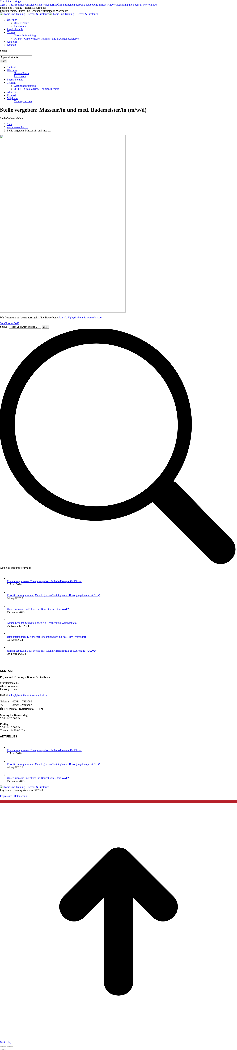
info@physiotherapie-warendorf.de (38, 4)
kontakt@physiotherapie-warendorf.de (80, 317)
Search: (4, 326)
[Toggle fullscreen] (8, 1046)
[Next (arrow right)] (4, 1049)
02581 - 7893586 (9, 4)
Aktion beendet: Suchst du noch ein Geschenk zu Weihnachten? (42, 622)
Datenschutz (20, 796)
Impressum (6, 796)
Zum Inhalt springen (11, 1)
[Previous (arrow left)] (1, 1049)
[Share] (4, 1046)
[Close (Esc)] (1, 1046)
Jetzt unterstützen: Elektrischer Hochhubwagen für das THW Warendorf (46, 636)
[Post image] (10, 578)
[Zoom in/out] (11, 1046)
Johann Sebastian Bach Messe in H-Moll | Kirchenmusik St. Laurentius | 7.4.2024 (51, 650)
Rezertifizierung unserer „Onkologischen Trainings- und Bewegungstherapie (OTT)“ (53, 595)
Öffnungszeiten (65, 4)
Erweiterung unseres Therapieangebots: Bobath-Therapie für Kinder (44, 581)
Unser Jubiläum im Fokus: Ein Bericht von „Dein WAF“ (38, 609)
